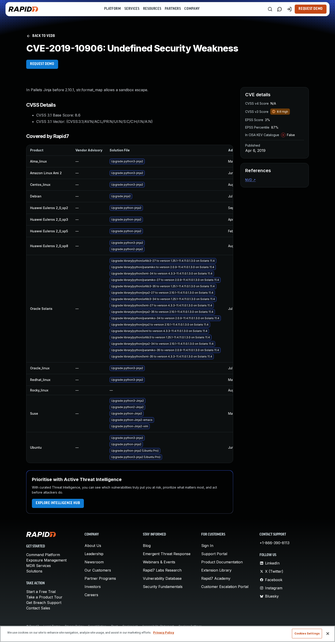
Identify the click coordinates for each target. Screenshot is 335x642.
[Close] (328, 634)
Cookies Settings (307, 633)
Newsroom (94, 562)
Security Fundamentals (163, 586)
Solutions (34, 571)
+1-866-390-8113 (274, 543)
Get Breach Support (43, 602)
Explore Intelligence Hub (58, 503)
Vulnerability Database (162, 578)
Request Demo (311, 9)
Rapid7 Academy (215, 578)
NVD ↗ (250, 180)
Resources (152, 9)
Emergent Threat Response (167, 553)
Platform (112, 9)
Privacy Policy (163, 632)
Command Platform (43, 554)
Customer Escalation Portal (224, 586)
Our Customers (98, 570)
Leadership (94, 553)
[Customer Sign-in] (289, 9)
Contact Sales (38, 608)
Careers (91, 595)
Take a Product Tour (44, 597)
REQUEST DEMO (42, 64)
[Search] (270, 9)
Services (131, 9)
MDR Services (38, 565)
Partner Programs (100, 578)
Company (192, 9)
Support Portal (214, 553)
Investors (93, 586)
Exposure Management (46, 560)
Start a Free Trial (41, 591)
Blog (147, 545)
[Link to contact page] (280, 9)
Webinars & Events (159, 562)
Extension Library (216, 570)
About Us (93, 545)
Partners (173, 9)
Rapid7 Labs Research (162, 570)
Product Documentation (222, 562)
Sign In (207, 545)
